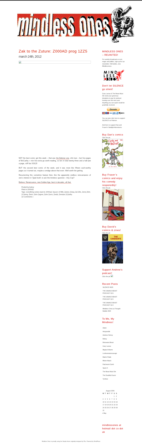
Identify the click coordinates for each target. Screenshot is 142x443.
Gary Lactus (107, 346)
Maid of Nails (107, 357)
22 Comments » (27, 197)
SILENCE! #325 (108, 287)
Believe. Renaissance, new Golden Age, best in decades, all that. (45, 182)
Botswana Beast (108, 342)
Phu (85, 441)
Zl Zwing (24, 194)
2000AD (30, 189)
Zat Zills (78, 192)
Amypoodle (106, 331)
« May (104, 413)
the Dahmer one (62, 158)
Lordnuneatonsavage (110, 353)
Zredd (56, 194)
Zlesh (31, 194)
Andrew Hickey (108, 335)
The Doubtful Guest (109, 375)
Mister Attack (107, 360)
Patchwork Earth (108, 364)
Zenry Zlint (86, 192)
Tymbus (105, 379)
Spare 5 (105, 368)
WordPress (97, 441)
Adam (104, 328)
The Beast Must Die (109, 371)
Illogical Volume (108, 350)
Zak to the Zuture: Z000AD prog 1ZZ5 (53, 51)
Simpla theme (66, 441)
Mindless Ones (76, 24)
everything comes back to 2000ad (39, 192)
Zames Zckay (69, 192)
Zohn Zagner (38, 194)
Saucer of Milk (58, 192)
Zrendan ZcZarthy (65, 194)
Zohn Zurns (48, 194)
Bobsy (105, 339)
